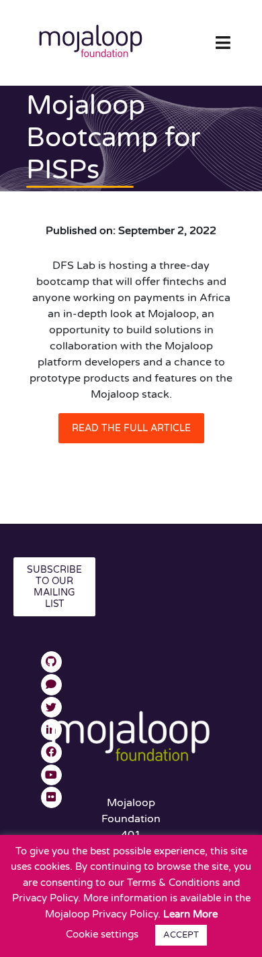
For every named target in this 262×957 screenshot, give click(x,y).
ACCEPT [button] (181, 935)
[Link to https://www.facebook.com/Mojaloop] (51, 752)
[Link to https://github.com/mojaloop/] (51, 662)
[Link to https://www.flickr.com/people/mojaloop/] (51, 797)
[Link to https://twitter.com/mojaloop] (51, 707)
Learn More (190, 914)
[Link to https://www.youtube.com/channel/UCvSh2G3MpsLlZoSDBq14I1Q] (51, 775)
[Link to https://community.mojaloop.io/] (51, 684)
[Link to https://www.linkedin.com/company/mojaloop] (51, 729)
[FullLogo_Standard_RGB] (91, 22)
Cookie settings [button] (102, 934)
